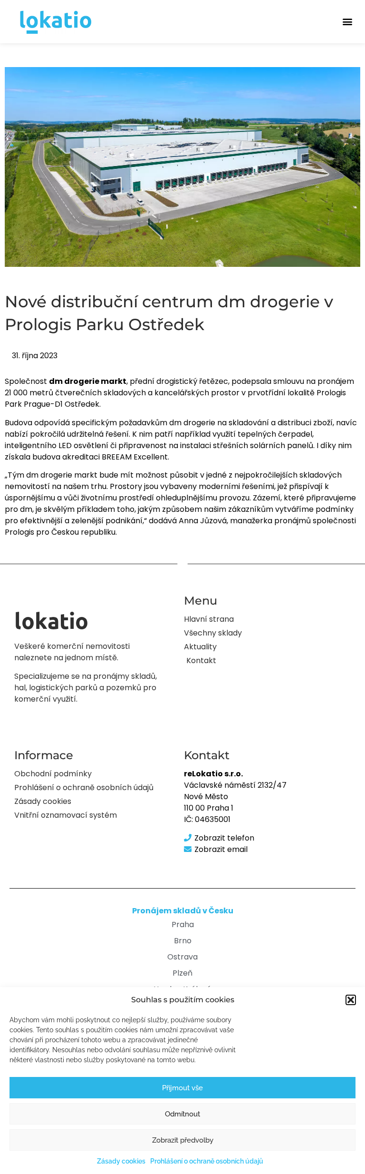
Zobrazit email (221, 849)
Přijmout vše (182, 1088)
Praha (183, 924)
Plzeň (182, 973)
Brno (183, 940)
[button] (350, 1000)
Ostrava (182, 956)
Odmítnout (182, 1114)
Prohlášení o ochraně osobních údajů (206, 1161)
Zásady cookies (121, 1161)
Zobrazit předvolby (182, 1140)
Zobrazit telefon (224, 837)
